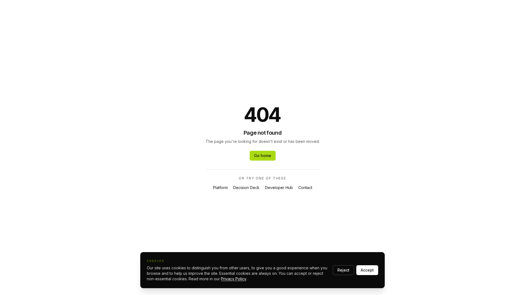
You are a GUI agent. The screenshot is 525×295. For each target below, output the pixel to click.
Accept (367, 270)
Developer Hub (279, 187)
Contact (305, 187)
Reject (343, 270)
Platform (220, 187)
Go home (262, 155)
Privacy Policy (233, 278)
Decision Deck (246, 187)
